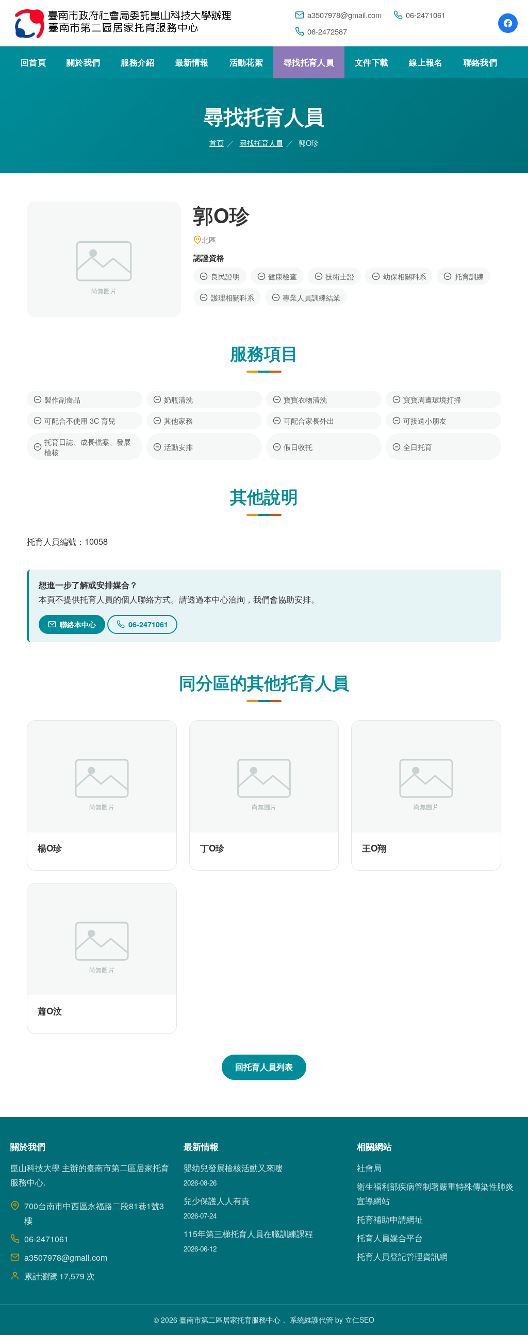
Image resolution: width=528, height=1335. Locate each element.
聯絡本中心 (78, 624)
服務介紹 (137, 62)
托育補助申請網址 (390, 1219)
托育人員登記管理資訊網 (402, 1256)
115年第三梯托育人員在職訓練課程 (248, 1234)
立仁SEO (359, 1319)
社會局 (369, 1168)
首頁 (216, 142)
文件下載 (371, 62)
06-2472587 (327, 31)
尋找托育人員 (309, 62)
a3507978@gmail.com (344, 14)
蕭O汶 (50, 1011)
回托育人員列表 (264, 1067)
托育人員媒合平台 (390, 1238)
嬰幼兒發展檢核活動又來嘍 (233, 1168)
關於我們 (83, 62)
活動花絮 (246, 62)
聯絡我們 (480, 62)
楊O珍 (50, 848)
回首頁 (33, 62)
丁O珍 (212, 848)
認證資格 (208, 257)
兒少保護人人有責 (217, 1201)
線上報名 (425, 62)
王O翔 (374, 848)
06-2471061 (426, 14)
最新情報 (192, 62)
